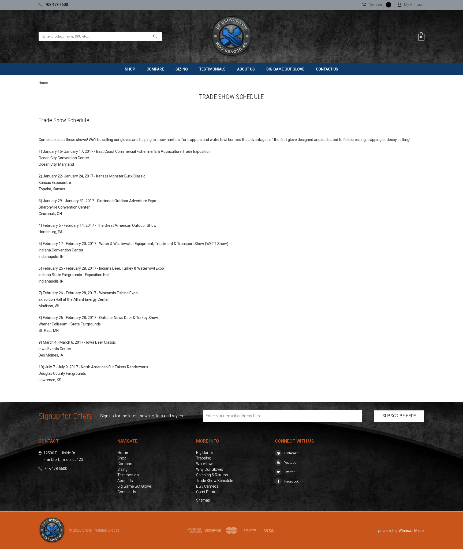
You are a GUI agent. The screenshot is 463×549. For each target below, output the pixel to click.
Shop (130, 69)
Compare (155, 69)
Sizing (182, 69)
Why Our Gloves (209, 469)
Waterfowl (205, 464)
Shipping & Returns (212, 475)
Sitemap (203, 500)
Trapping (203, 458)
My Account (414, 4)
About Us (246, 69)
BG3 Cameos (207, 486)
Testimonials (212, 69)
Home (43, 83)
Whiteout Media (411, 530)
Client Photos (207, 492)
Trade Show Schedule (214, 480)
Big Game (204, 452)
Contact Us (327, 69)
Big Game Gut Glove (285, 69)
